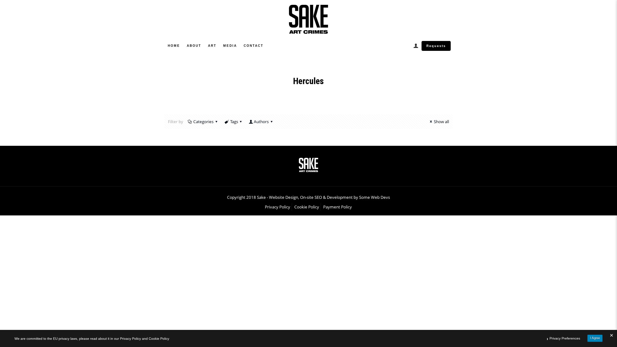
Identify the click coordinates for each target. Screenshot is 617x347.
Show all (441, 121)
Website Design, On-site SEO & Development (311, 197)
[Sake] (308, 19)
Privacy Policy (277, 207)
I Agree (595, 338)
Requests (436, 46)
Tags (234, 121)
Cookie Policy (306, 207)
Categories (203, 121)
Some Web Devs (374, 197)
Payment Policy (337, 207)
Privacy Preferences (565, 338)
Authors (261, 121)
